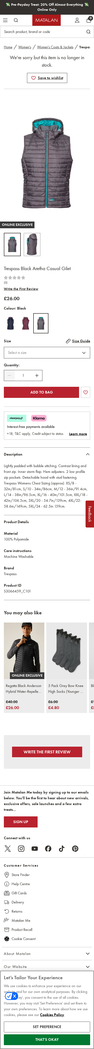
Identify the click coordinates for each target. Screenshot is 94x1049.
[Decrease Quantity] (9, 375)
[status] (23, 375)
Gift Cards (19, 893)
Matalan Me (21, 920)
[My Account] (77, 20)
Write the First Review (21, 289)
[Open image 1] (12, 244)
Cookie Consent (23, 938)
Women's (24, 47)
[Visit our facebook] (48, 848)
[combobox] (47, 352)
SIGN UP (20, 822)
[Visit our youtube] (35, 848)
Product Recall (22, 929)
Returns (17, 911)
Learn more (78, 434)
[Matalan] (46, 20)
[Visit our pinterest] (75, 848)
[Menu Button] (5, 20)
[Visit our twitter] (8, 848)
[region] (47, 1010)
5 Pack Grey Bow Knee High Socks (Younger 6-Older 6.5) (66, 688)
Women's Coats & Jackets (55, 47)
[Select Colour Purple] (25, 323)
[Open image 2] (32, 244)
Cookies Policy (52, 1014)
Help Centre (21, 884)
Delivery (18, 902)
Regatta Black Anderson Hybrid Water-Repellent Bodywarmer (23, 688)
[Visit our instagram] (21, 848)
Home (8, 47)
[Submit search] (16, 20)
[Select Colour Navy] (10, 323)
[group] (12, 705)
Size (7, 341)
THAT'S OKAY (47, 1039)
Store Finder (21, 874)
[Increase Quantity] (37, 375)
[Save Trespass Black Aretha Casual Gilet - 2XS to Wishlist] (33, 78)
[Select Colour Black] (40, 323)
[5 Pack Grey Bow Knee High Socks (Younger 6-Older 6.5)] (66, 651)
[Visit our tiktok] (62, 848)
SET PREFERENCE (47, 1026)
